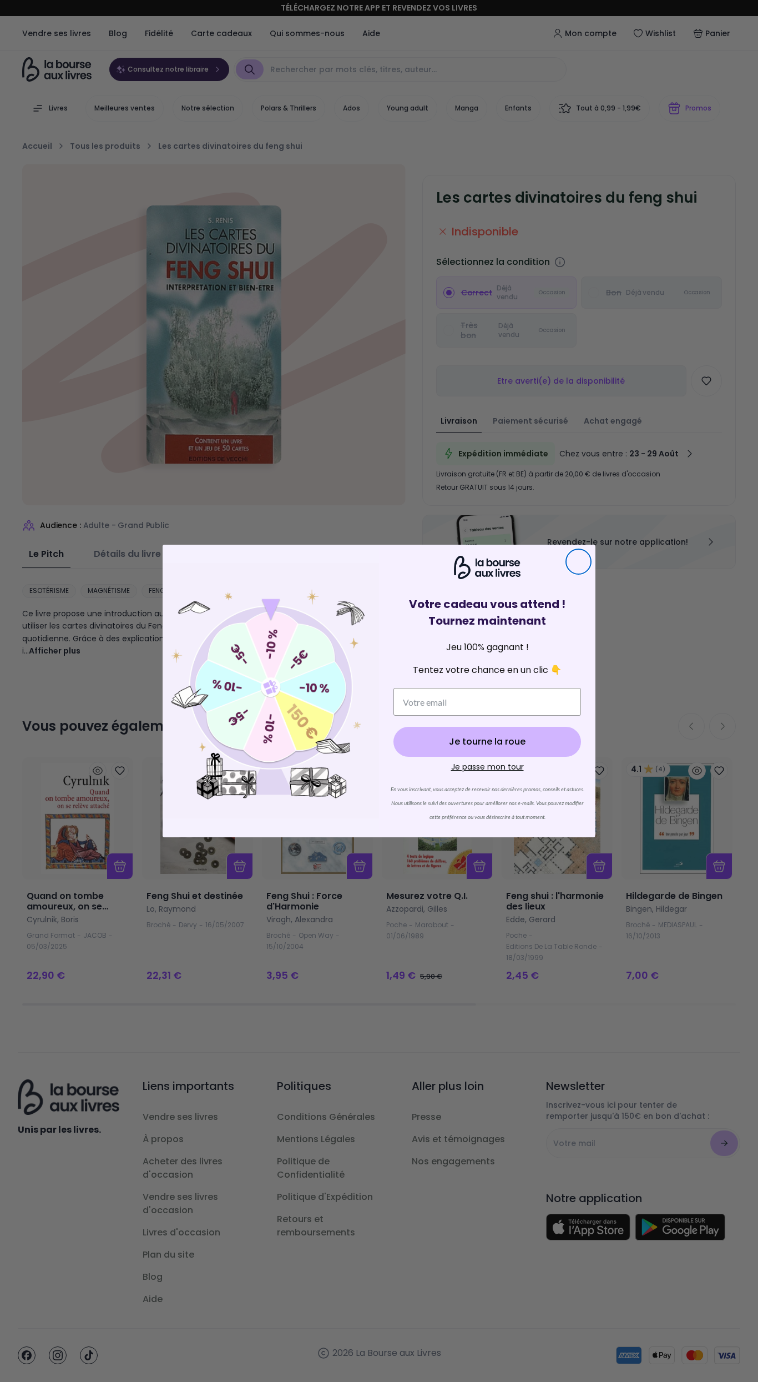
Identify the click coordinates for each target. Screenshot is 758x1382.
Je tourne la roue (487, 741)
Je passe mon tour (487, 766)
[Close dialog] (578, 561)
